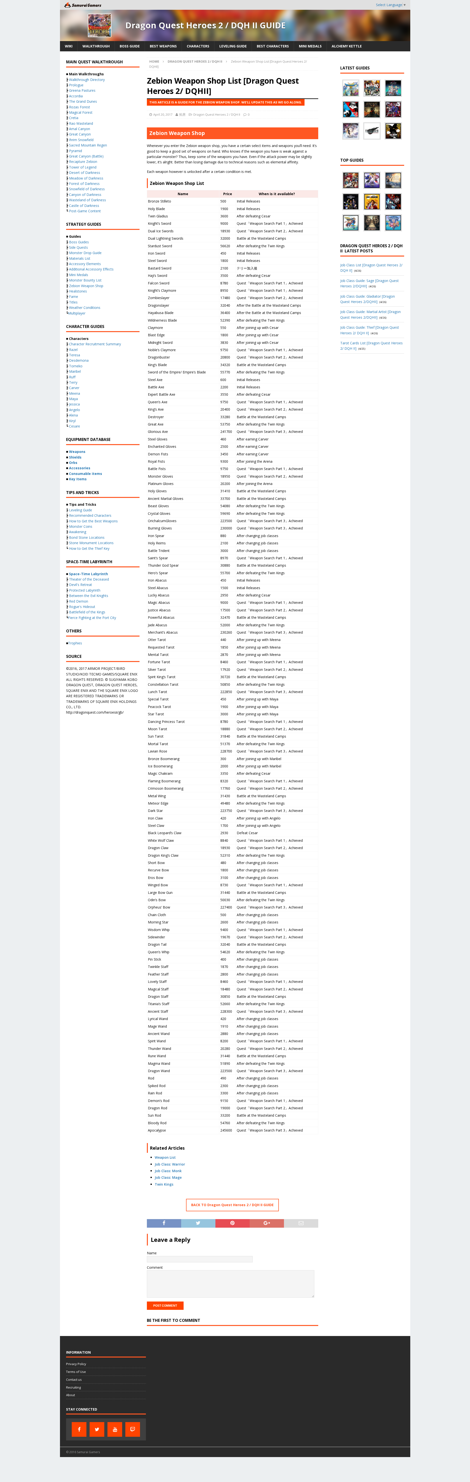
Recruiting (73, 1387)
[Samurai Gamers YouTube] (114, 1429)
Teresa (74, 355)
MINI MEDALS (310, 46)
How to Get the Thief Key (89, 548)
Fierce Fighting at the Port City (92, 617)
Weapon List (165, 1157)
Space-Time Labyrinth (88, 574)
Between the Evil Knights (88, 595)
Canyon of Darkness (85, 194)
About (70, 1395)
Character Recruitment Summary (95, 344)
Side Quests (78, 247)
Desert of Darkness (84, 172)
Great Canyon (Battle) (86, 156)
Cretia (73, 117)
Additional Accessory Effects (91, 269)
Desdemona (79, 360)
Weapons (77, 451)
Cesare (74, 426)
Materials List (79, 258)
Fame (73, 296)
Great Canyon (80, 134)
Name (152, 1253)
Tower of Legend (82, 167)
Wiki (68, 46)
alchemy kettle (347, 46)
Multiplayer (76, 313)
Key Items (78, 479)
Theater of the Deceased (89, 579)
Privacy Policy (76, 1364)
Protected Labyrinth (84, 590)
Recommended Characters (90, 515)
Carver (74, 387)
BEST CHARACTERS (273, 46)
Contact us (74, 1379)
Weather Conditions (84, 307)
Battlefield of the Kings (87, 612)
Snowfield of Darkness (87, 189)
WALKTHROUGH (96, 46)
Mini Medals (78, 274)
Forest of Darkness (84, 183)
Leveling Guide (233, 46)
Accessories (79, 468)
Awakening (77, 531)
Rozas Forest (79, 107)
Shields (75, 457)
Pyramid (75, 150)
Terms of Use (76, 1372)
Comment (155, 1267)
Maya (73, 398)
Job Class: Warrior (170, 1164)
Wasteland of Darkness (87, 200)
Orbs (73, 462)
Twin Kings (164, 1184)
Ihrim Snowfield (81, 139)
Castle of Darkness (84, 205)
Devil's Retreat (80, 584)
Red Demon (78, 601)
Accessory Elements (85, 263)
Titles (73, 302)
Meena (74, 393)
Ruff (72, 377)
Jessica (74, 404)
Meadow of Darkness (86, 178)
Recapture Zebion (83, 161)
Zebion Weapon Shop (86, 285)
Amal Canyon (79, 128)
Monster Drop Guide (85, 252)
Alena (73, 415)
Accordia (76, 96)
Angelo (74, 409)
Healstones (78, 291)
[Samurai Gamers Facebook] (79, 1429)
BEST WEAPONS (163, 46)
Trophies (75, 643)
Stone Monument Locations (91, 542)
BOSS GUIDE (130, 46)
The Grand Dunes (83, 101)
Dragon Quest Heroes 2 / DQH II (216, 114)
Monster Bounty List (85, 280)
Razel (73, 349)
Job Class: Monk (168, 1170)
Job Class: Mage (168, 1177)
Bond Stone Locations (87, 537)
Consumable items (85, 473)
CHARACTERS (198, 46)
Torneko (75, 366)
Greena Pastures (82, 90)
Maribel (75, 371)
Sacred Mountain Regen (88, 145)
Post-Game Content (85, 211)
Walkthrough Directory (87, 79)
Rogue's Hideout (82, 606)
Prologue (76, 85)
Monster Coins (80, 526)
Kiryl (72, 420)
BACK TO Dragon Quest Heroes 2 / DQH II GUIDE (232, 1204)
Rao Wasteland (81, 123)
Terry (73, 382)
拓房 (182, 114)
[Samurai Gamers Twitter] (97, 1429)
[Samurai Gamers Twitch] (132, 1429)
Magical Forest (81, 112)
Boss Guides (79, 242)
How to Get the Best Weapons (93, 521)
